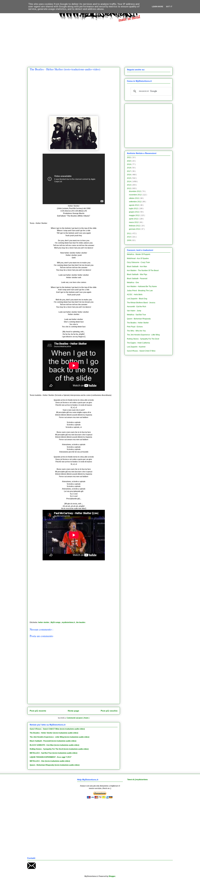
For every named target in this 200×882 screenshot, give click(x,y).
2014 (129, 182)
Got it (169, 7)
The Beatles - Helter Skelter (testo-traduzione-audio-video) (54, 733)
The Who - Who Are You (136, 331)
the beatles (80, 622)
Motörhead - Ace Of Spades (138, 258)
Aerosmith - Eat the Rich (136, 307)
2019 (129, 164)
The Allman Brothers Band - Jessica (141, 303)
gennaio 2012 (135, 229)
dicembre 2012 (135, 191)
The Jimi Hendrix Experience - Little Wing (143, 335)
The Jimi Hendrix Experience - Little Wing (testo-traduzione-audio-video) (59, 737)
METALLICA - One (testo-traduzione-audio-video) (50, 761)
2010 (129, 237)
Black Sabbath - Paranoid (137, 279)
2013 (129, 185)
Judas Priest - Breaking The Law (140, 291)
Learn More (157, 7)
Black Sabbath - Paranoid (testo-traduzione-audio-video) (53, 741)
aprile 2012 (134, 219)
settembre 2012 (135, 202)
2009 (129, 240)
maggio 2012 (134, 215)
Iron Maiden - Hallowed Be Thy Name (142, 286)
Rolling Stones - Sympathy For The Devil (143, 339)
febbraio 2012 (135, 226)
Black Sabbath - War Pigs (137, 274)
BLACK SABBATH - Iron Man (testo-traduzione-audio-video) (54, 745)
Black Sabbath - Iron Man (137, 266)
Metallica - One (133, 282)
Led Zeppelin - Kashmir (136, 347)
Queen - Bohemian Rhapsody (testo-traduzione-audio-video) (55, 765)
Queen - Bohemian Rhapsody (139, 319)
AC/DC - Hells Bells (134, 295)
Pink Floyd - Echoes (135, 327)
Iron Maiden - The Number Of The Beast (143, 270)
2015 (129, 178)
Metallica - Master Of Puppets (138, 254)
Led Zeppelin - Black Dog (137, 299)
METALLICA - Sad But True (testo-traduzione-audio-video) (53, 753)
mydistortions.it (68, 622)
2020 (129, 161)
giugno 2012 (134, 212)
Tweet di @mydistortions (137, 780)
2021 (129, 157)
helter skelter (44, 622)
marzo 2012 (134, 222)
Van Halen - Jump (134, 311)
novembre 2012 (135, 195)
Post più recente (38, 711)
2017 (129, 171)
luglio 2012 (133, 209)
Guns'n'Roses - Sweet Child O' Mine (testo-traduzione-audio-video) (57, 729)
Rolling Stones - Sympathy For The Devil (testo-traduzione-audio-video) (59, 749)
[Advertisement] (100, 42)
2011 (129, 233)
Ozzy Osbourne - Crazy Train (138, 262)
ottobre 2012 (134, 198)
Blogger (112, 876)
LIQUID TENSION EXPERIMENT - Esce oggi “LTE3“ (51, 757)
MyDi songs (56, 622)
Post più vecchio (109, 711)
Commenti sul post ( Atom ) (78, 718)
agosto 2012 (134, 205)
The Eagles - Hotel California (138, 343)
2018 (129, 168)
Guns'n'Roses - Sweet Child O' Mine (141, 351)
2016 (129, 175)
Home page (73, 711)
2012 (129, 188)
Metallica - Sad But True (136, 315)
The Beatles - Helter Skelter (138, 323)
